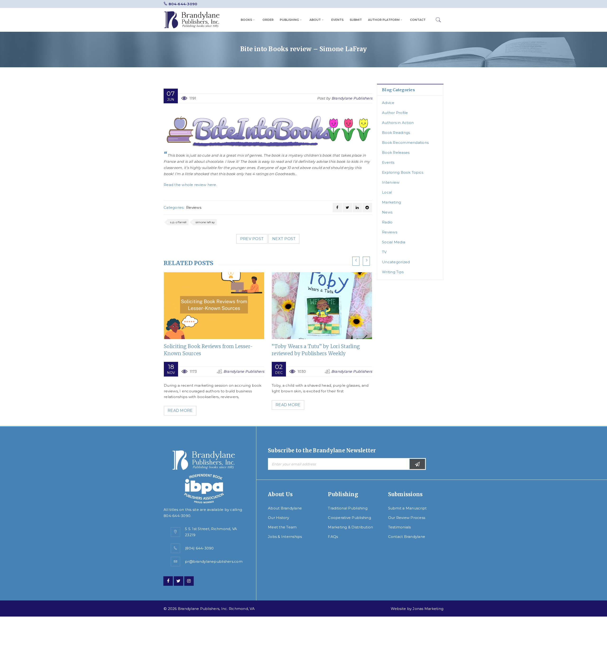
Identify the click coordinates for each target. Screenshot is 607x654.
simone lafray (205, 222)
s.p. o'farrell (178, 222)
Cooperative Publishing (349, 517)
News (387, 212)
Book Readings (396, 132)
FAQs (333, 536)
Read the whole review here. (190, 184)
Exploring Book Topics (402, 172)
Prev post (252, 238)
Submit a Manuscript (407, 508)
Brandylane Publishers (351, 98)
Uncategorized (396, 262)
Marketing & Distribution (350, 527)
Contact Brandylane (406, 536)
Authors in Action (398, 122)
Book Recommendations (405, 142)
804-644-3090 (183, 4)
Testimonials (399, 527)
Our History (278, 517)
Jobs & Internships (285, 536)
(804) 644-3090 (199, 548)
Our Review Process (406, 517)
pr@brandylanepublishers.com (214, 561)
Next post (284, 238)
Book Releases (395, 152)
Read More (180, 410)
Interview (390, 182)
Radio (387, 222)
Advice (388, 102)
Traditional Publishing (348, 508)
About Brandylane (285, 508)
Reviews (193, 207)
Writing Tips (393, 272)
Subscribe (417, 464)
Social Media (393, 242)
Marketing (391, 202)
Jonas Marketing (428, 608)
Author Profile (395, 112)
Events (388, 162)
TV (384, 252)
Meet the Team (282, 527)
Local (387, 192)
